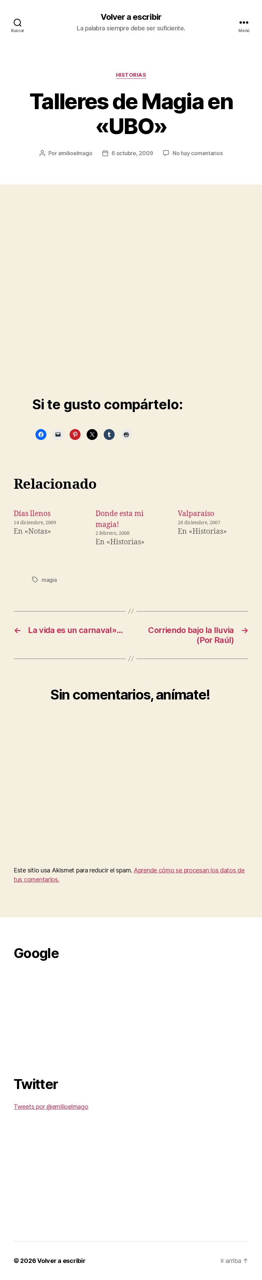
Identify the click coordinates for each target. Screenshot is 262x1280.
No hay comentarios (197, 153)
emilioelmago (75, 153)
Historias (131, 75)
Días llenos (32, 513)
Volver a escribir (131, 17)
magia (49, 579)
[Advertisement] (65, 1014)
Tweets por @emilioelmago (51, 1106)
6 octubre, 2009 (132, 153)
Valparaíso (196, 513)
